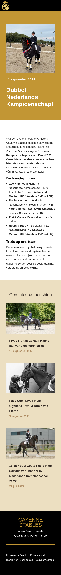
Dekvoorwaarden (44, 560)
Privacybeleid (37, 555)
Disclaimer (12, 560)
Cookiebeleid (26, 560)
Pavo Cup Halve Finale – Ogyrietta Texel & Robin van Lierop (28, 406)
